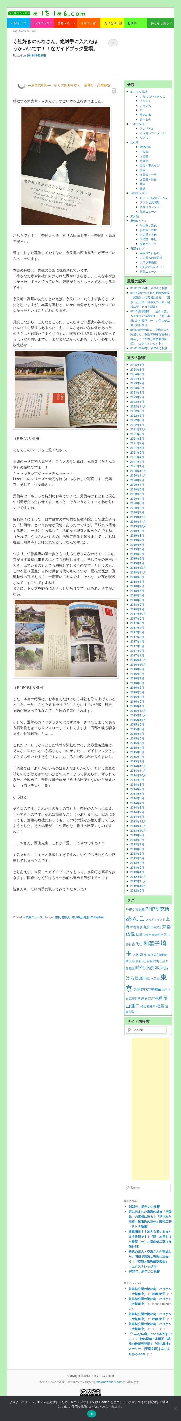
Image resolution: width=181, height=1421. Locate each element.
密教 (149, 961)
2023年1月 (137, 401)
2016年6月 (137, 683)
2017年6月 (137, 632)
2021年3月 (137, 461)
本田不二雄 (152, 978)
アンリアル (147, 128)
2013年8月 (137, 840)
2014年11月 (138, 770)
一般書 (144, 151)
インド (161, 919)
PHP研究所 (157, 908)
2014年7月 (137, 789)
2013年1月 (137, 872)
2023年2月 (137, 397)
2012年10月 (138, 886)
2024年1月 (137, 378)
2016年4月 (137, 692)
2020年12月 (138, 471)
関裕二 (133, 1012)
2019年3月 (137, 554)
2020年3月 (137, 503)
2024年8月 (137, 369)
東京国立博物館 (147, 989)
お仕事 (134, 142)
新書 (142, 184)
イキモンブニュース (152, 133)
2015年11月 (138, 715)
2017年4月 (137, 641)
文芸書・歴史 (148, 179)
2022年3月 (137, 420)
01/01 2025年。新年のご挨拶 (149, 288)
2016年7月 (137, 678)
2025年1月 (137, 365)
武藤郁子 (134, 998)
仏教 (139, 934)
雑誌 (142, 188)
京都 (166, 926)
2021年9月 (137, 434)
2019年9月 (137, 531)
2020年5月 (137, 494)
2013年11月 (138, 826)
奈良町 (66, 917)
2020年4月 (137, 498)
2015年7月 (137, 733)
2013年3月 (137, 863)
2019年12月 (138, 517)
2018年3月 (137, 600)
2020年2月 (137, 508)
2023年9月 (137, 383)
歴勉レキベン (138, 221)
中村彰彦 (136, 927)
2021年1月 (137, 466)
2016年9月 (137, 669)
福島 (160, 1006)
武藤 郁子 (158, 1293)
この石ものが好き (151, 257)
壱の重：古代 (148, 234)
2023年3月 (137, 392)
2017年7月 (137, 627)
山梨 (162, 961)
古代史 (137, 943)
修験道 (156, 934)
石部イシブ (137, 248)
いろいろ (145, 105)
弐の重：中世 (148, 239)
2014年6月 (137, 793)
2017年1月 (137, 655)
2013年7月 (137, 844)
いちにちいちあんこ (152, 96)
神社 (79, 917)
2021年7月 (137, 443)
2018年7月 (137, 586)
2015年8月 (137, 729)
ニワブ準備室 (148, 262)
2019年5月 (137, 544)
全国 (163, 934)
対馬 (156, 961)
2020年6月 (137, 489)
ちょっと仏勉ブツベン (154, 198)
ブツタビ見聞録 (150, 202)
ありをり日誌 (138, 91)
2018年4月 (137, 595)
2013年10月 (138, 830)
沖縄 (158, 998)
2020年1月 (137, 512)
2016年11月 (138, 660)
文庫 (142, 170)
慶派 (132, 968)
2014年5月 (137, 798)
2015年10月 (138, 720)
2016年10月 (138, 664)
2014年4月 (137, 803)
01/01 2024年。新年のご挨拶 (149, 348)
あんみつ (151, 919)
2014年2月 (137, 812)
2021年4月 (137, 457)
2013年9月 (137, 835)
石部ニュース (148, 271)
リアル (144, 138)
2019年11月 (138, 521)
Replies (97, 917)
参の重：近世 (148, 230)
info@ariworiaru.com (109, 1382)
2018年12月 (138, 567)
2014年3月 (137, 807)
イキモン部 (137, 124)
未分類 (134, 216)
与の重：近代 (148, 225)
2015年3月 (137, 752)
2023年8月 (137, 388)
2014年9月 (137, 780)
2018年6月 (137, 591)
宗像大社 (141, 961)
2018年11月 (138, 572)
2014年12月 (138, 766)
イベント (145, 101)
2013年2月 (137, 867)
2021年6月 (137, 448)
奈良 (58, 917)
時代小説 (144, 967)
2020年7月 (137, 484)
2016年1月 (137, 706)
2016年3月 (137, 697)
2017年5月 (137, 637)
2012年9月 (137, 890)
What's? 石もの (149, 253)
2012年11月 (138, 881)
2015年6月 (137, 738)
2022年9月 (137, 411)
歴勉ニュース (148, 244)
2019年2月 (137, 558)
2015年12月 (138, 710)
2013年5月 (137, 853)
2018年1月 (137, 609)
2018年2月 (137, 604)
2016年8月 (137, 674)
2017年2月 (137, 650)
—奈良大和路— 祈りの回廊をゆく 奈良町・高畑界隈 (69, 85)
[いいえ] (175, 1408)
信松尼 (147, 934)
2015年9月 (137, 724)
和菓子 (152, 943)
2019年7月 (137, 540)
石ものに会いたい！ (152, 267)
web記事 (145, 147)
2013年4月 (137, 858)
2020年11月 (138, 475)
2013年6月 (137, 849)
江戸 (151, 998)
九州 (146, 926)
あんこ (135, 917)
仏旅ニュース (34, 917)
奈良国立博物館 (158, 955)
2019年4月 (137, 549)
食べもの (145, 119)
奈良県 (130, 961)
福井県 (151, 1006)
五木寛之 (156, 927)
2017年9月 (137, 618)
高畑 (86, 917)
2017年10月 (138, 614)
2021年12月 (138, 429)
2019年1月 (137, 563)
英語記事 (145, 115)
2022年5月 (137, 415)
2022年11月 (138, 406)
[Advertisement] (148, 54)
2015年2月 (137, 757)
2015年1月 (137, 761)
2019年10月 (138, 526)
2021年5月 (137, 452)
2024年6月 (137, 374)
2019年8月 (137, 535)
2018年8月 (137, 581)
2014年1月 (137, 816)
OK (92, 1414)
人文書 (144, 156)
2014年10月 (138, 775)
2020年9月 (137, 480)
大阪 (136, 954)
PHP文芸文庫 (135, 909)
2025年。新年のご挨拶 (144, 1206)
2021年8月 (137, 438)
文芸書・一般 (148, 174)
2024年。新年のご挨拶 (144, 1271)
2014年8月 (137, 784)
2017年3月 (137, 646)
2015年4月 (137, 747)
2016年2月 (137, 701)
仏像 (130, 933)
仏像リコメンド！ (151, 207)
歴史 (144, 998)
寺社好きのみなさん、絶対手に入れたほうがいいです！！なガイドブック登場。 (55, 45)
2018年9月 (137, 577)
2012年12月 (138, 876)
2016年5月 (137, 687)
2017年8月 (137, 623)
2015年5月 (137, 743)
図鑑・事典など (150, 165)
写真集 (144, 161)
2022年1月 (137, 425)
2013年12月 (138, 821)
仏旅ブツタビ (138, 193)
